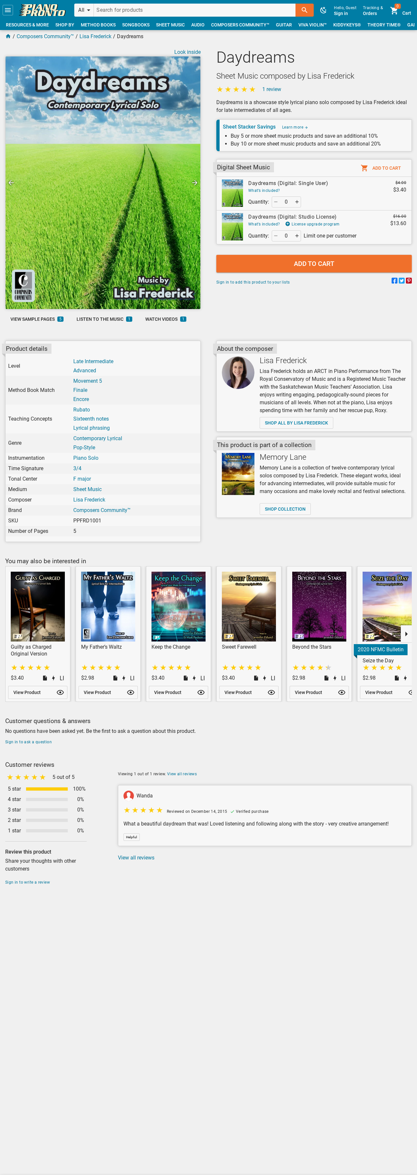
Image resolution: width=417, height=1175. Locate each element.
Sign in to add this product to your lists (253, 282)
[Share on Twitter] (402, 282)
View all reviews (182, 774)
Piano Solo (85, 458)
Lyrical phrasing (91, 428)
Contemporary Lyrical (97, 438)
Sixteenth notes (91, 419)
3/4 (77, 468)
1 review (271, 89)
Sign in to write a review (27, 882)
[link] (42, 10)
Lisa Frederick (95, 36)
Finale (80, 390)
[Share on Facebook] (394, 282)
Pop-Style (84, 447)
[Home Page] (8, 36)
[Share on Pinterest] (409, 282)
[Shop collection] (238, 474)
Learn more (293, 127)
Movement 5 (87, 381)
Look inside (187, 52)
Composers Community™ (45, 36)
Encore (81, 399)
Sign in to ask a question (28, 742)
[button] (8, 10)
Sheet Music (87, 489)
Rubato (81, 410)
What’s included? (264, 190)
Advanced (84, 370)
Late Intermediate (93, 361)
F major (82, 479)
